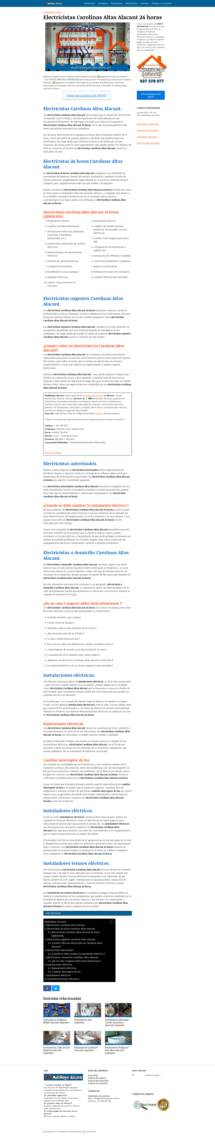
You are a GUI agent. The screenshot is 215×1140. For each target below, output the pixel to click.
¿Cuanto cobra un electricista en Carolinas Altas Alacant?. (77, 944)
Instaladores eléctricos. (59, 975)
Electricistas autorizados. (60, 950)
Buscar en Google (53, 452)
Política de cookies (97, 1077)
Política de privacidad (98, 1080)
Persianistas (117, 3)
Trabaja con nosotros (162, 3)
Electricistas (131, 3)
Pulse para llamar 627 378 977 (87, 95)
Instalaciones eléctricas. (60, 964)
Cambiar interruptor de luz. (66, 971)
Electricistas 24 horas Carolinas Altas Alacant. (71, 928)
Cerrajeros (103, 3)
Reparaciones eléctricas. (64, 968)
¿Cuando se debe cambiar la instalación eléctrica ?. (79, 953)
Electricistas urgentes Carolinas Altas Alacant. (71, 939)
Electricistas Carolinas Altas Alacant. (66, 925)
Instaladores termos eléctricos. (63, 978)
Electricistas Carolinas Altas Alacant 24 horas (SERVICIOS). (76, 933)
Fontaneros (89, 3)
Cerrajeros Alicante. (147, 136)
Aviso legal (93, 1075)
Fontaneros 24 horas (52, 12)
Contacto (144, 3)
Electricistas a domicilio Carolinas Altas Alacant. (73, 957)
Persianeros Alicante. (148, 124)
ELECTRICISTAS (53, 913)
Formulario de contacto (99, 1095)
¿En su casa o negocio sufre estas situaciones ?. (77, 961)
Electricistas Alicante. (148, 143)
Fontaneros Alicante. (148, 130)
